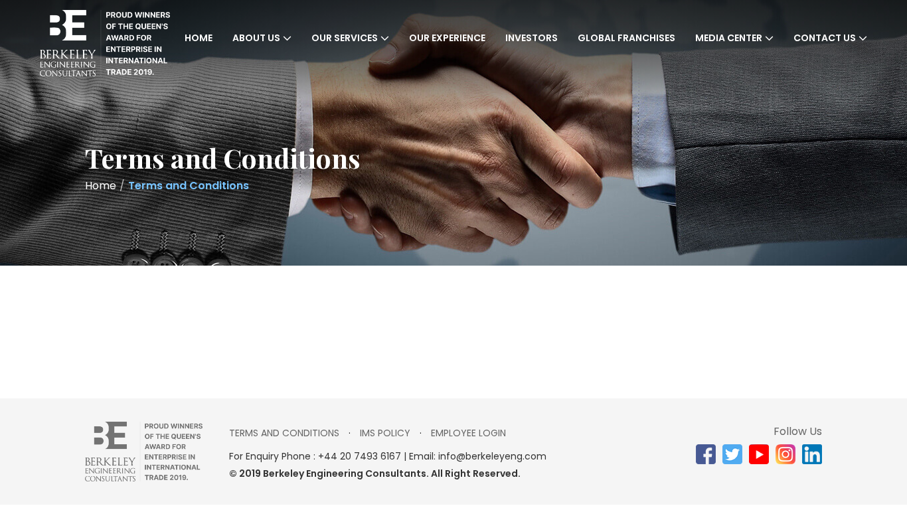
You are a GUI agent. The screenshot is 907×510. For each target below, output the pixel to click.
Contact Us (824, 37)
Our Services (344, 37)
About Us (256, 37)
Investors (531, 37)
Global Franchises (626, 37)
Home (198, 37)
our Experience (447, 37)
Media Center (728, 37)
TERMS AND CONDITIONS (284, 433)
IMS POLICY (385, 433)
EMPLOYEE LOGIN (468, 433)
